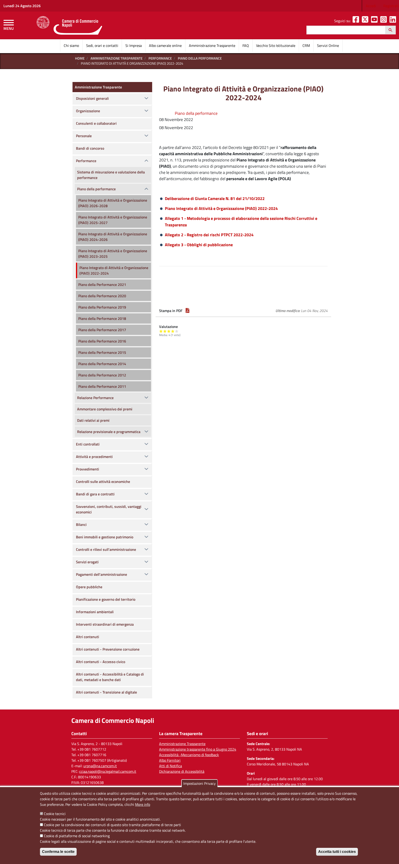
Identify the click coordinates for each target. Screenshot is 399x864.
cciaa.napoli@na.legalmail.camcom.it (107, 771)
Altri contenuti (87, 637)
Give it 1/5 (161, 331)
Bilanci (81, 524)
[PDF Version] (187, 310)
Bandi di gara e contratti (95, 494)
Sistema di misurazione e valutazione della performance (111, 174)
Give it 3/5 (169, 331)
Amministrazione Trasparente (212, 45)
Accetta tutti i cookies (337, 852)
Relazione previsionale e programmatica (108, 431)
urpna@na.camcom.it (100, 766)
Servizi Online (328, 45)
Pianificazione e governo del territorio (105, 599)
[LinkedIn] (394, 21)
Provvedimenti (87, 469)
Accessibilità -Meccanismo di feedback (189, 755)
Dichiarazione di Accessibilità (181, 771)
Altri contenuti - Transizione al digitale (106, 692)
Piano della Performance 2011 (102, 386)
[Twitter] (366, 21)
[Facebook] (357, 21)
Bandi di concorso (90, 148)
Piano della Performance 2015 (102, 352)
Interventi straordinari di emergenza (105, 624)
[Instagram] (384, 21)
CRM (306, 45)
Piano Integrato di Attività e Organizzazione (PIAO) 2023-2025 (112, 253)
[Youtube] (375, 21)
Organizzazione (88, 111)
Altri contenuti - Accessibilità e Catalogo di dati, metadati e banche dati (110, 676)
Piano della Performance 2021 (102, 284)
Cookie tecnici (55, 813)
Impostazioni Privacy (199, 783)
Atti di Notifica (170, 766)
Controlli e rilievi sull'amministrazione (106, 549)
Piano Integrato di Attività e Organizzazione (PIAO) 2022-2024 (221, 208)
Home (80, 58)
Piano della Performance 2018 (102, 318)
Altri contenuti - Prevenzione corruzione (107, 649)
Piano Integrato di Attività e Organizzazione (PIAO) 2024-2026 (112, 236)
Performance (160, 58)
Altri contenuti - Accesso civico (100, 661)
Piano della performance (200, 58)
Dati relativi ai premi (93, 420)
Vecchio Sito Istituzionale (275, 45)
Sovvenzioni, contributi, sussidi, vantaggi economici (108, 509)
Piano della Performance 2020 (102, 296)
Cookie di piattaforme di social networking (77, 836)
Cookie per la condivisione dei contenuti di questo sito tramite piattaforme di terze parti (112, 825)
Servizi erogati (87, 562)
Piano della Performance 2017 (102, 330)
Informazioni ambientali (95, 612)
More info (142, 804)
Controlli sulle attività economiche (103, 481)
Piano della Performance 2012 (102, 375)
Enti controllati (88, 444)
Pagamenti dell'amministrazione (101, 574)
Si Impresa (133, 45)
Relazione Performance (95, 397)
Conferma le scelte (58, 852)
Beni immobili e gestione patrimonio (104, 537)
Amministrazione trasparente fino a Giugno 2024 (197, 749)
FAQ (245, 45)
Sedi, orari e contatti (102, 45)
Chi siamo (71, 45)
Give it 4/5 (173, 331)
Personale (84, 136)
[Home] (69, 25)
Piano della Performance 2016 (102, 341)
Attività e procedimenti (94, 456)
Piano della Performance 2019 (102, 307)
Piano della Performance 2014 (102, 364)
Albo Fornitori (170, 760)
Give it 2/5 (165, 331)
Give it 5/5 (177, 331)
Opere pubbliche (89, 587)
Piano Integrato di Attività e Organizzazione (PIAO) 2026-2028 (112, 203)
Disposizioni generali (92, 98)
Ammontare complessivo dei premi (104, 409)
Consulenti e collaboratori (96, 123)
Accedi (371, 6)
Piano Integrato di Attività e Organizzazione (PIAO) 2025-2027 (112, 219)
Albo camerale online (165, 45)
